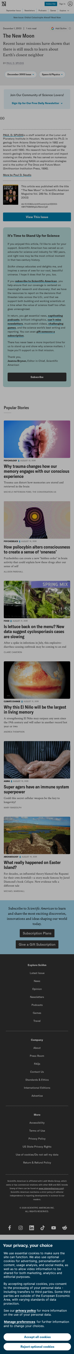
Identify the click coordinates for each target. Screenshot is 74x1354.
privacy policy (26, 1310)
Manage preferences (19, 1322)
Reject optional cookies (37, 1346)
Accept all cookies (37, 1337)
